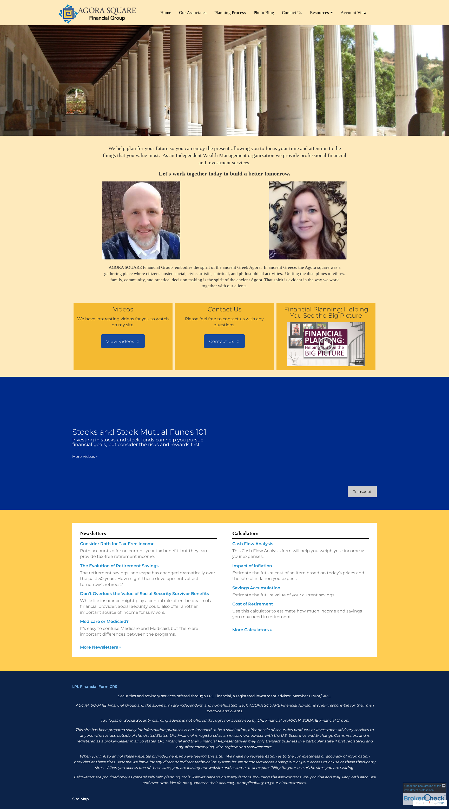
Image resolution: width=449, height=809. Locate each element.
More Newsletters (100, 647)
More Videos (85, 456)
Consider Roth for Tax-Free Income (117, 543)
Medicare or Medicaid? (104, 621)
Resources (319, 12)
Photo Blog (264, 12)
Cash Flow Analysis (252, 543)
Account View (354, 12)
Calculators (245, 533)
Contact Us (292, 12)
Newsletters (93, 533)
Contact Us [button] (221, 341)
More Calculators (252, 629)
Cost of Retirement (252, 604)
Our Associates (193, 12)
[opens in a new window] (326, 344)
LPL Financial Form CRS (94, 686)
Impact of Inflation (252, 565)
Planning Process (230, 12)
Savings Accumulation (256, 587)
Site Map (80, 799)
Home (165, 12)
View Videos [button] (120, 341)
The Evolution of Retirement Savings (119, 565)
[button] (326, 344)
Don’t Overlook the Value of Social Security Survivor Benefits (144, 593)
